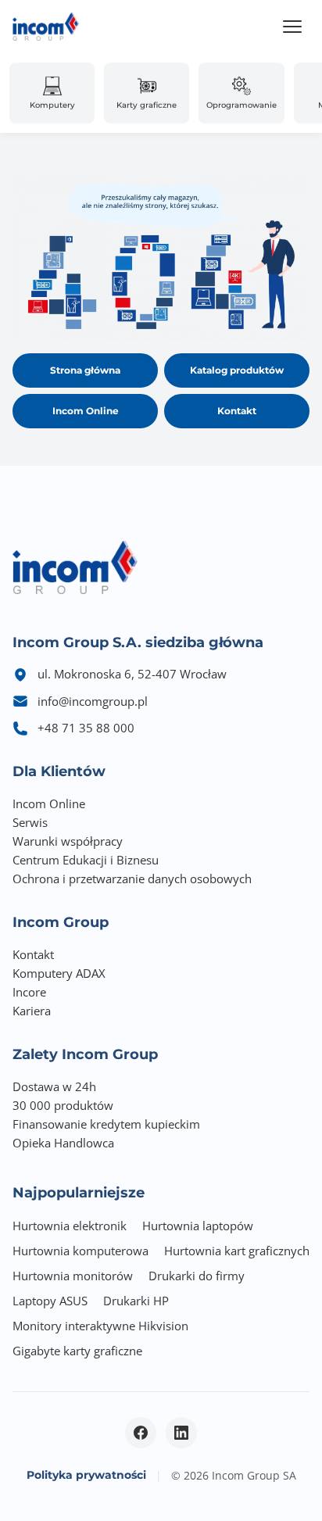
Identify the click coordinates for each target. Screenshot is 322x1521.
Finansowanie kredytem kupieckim (106, 1124)
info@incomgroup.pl (93, 701)
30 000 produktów (63, 1105)
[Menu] (292, 26)
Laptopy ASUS (50, 1300)
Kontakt (236, 411)
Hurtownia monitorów (73, 1275)
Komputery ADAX (59, 973)
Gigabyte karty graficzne (77, 1350)
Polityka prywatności (86, 1475)
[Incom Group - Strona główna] (46, 27)
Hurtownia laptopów (197, 1225)
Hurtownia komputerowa (80, 1250)
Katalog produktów (237, 370)
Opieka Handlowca (63, 1143)
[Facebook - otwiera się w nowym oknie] (140, 1432)
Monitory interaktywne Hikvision (100, 1325)
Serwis (30, 822)
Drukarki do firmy (196, 1275)
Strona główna (85, 370)
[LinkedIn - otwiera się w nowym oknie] (181, 1432)
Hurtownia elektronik (70, 1225)
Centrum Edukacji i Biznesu (86, 860)
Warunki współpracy (68, 841)
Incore (29, 992)
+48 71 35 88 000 (86, 727)
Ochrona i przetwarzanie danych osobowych (132, 878)
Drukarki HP (136, 1300)
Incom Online (85, 411)
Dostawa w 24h (54, 1086)
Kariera (32, 1010)
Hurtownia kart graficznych (236, 1250)
